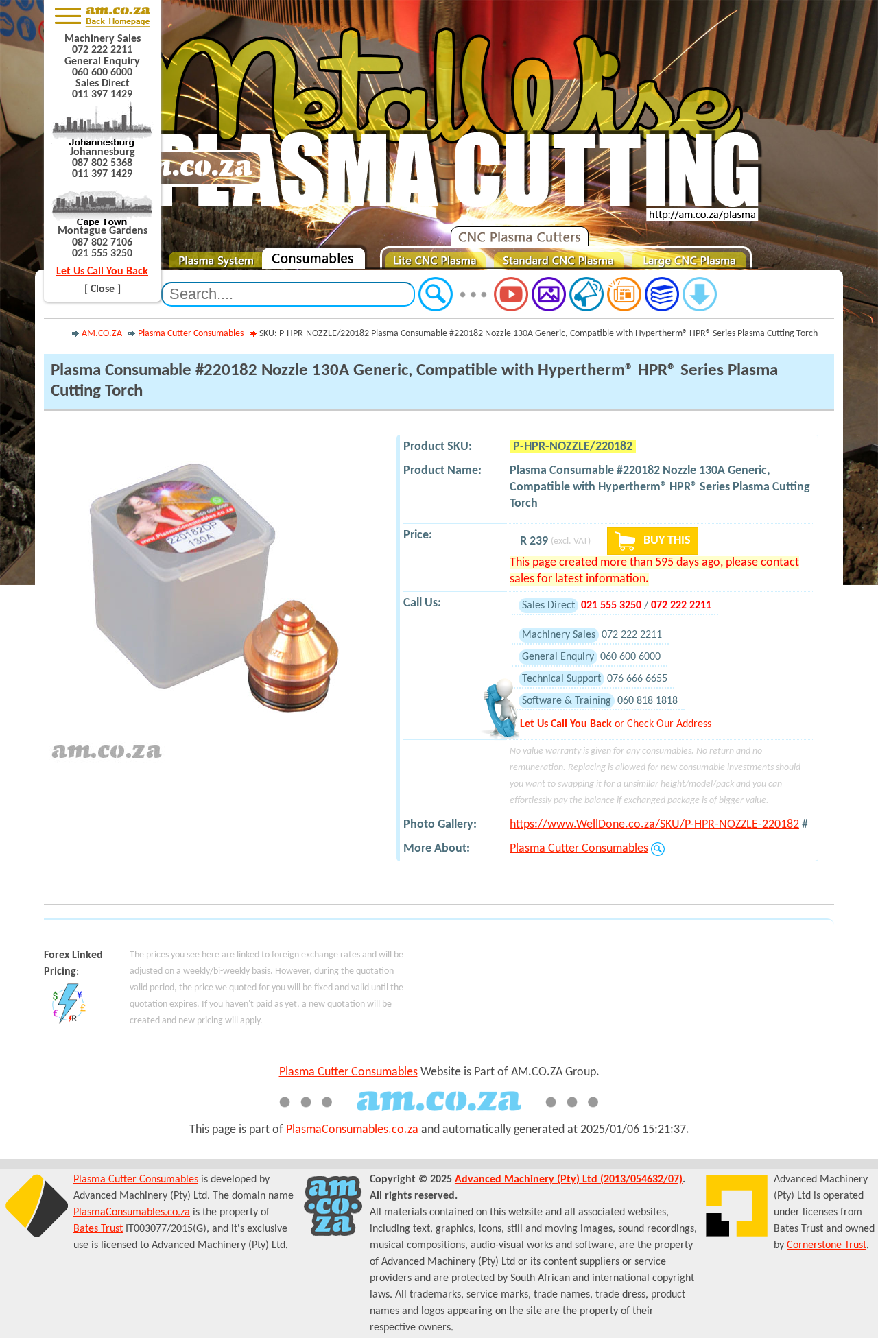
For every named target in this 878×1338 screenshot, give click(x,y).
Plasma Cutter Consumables (191, 333)
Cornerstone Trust (826, 1245)
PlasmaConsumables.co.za (352, 1129)
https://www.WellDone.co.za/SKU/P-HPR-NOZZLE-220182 (654, 824)
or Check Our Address (615, 724)
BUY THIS (666, 541)
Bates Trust (98, 1228)
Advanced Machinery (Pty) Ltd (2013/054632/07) (569, 1179)
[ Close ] (102, 289)
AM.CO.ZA (102, 333)
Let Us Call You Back (102, 271)
